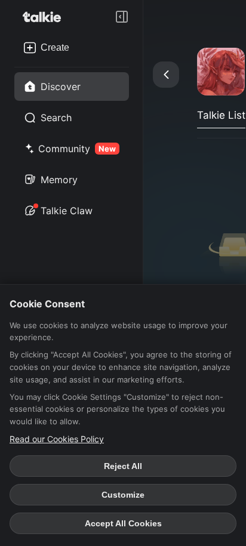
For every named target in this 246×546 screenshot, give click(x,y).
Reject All (123, 466)
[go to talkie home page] (45, 16)
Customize (123, 494)
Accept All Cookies (123, 523)
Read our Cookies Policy (57, 439)
